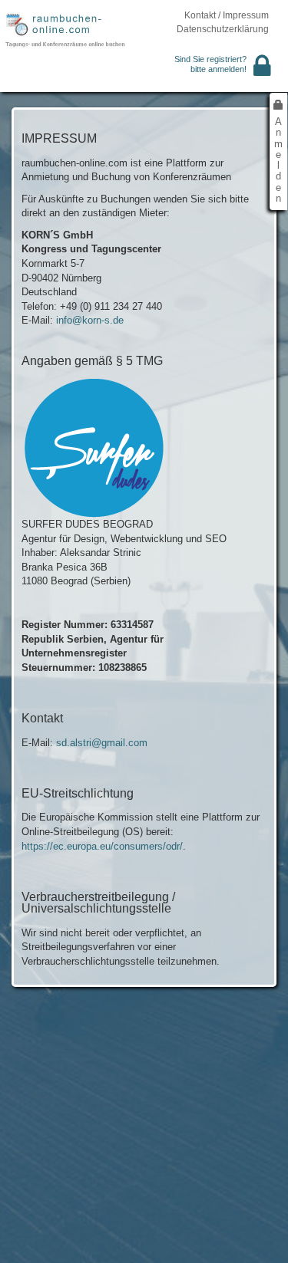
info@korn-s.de (90, 320)
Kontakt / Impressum (226, 15)
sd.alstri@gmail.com (101, 742)
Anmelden (278, 160)
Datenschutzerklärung (223, 29)
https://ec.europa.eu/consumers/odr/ (102, 846)
